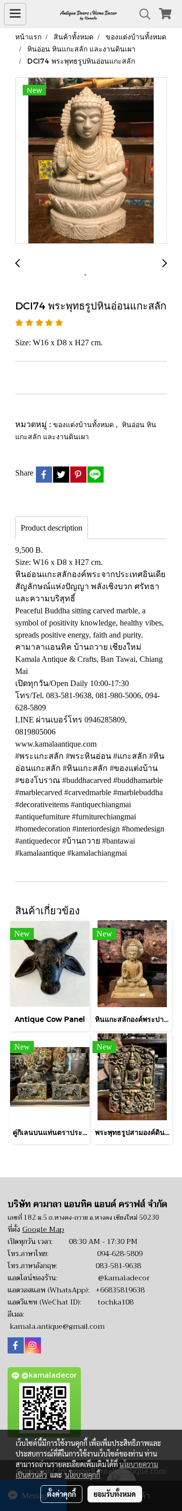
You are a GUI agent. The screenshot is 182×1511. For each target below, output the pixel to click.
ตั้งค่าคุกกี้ (61, 1493)
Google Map (43, 1229)
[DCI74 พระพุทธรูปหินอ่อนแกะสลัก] (91, 161)
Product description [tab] (51, 528)
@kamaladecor (124, 1278)
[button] (141, 14)
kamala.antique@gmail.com (57, 1326)
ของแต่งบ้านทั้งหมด (84, 424)
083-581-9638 (118, 1266)
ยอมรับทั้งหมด (115, 1493)
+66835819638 (120, 1290)
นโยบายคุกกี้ (82, 1474)
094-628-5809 (120, 1253)
